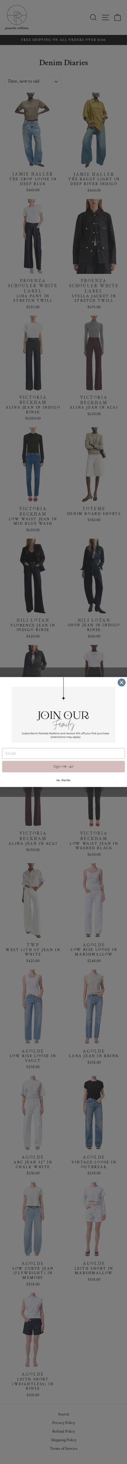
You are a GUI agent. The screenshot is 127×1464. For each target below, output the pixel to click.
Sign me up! (63, 766)
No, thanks (63, 780)
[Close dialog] (121, 682)
